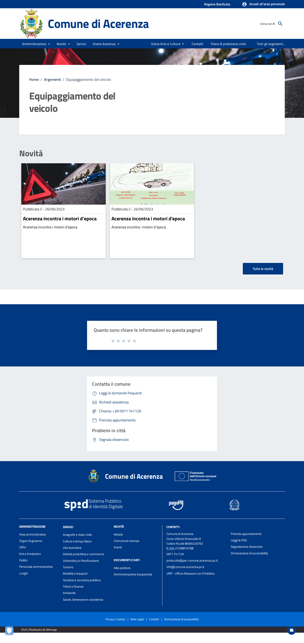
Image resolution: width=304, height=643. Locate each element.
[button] (263, 4)
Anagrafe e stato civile (77, 534)
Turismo (68, 567)
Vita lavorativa (72, 547)
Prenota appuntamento (246, 533)
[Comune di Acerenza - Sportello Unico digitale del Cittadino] (31, 23)
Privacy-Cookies (115, 619)
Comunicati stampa (126, 540)
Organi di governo (30, 540)
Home (34, 79)
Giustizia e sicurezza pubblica (82, 580)
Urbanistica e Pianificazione (81, 560)
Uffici (22, 547)
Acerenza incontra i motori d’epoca (148, 218)
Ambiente (69, 593)
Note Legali (137, 619)
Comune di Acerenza (98, 23)
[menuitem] (164, 44)
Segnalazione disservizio (247, 546)
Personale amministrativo (36, 566)
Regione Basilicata (217, 4)
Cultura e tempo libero (77, 541)
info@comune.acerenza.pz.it (185, 566)
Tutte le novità (263, 268)
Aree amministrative (32, 534)
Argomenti (52, 79)
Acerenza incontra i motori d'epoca (60, 218)
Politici (23, 560)
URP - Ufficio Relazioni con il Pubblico (190, 573)
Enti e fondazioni (30, 553)
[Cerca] (280, 23)
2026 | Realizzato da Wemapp (39, 629)
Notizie (118, 534)
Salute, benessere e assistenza (83, 599)
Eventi (118, 547)
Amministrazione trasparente (133, 574)
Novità (31, 153)
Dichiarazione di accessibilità (249, 553)
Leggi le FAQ (239, 540)
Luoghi (23, 573)
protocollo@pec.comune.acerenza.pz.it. (192, 560)
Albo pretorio (122, 567)
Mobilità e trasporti (75, 573)
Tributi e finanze (73, 586)
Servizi (68, 526)
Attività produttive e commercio (83, 554)
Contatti (173, 526)
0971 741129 (175, 554)
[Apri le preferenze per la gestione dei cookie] (10, 631)
